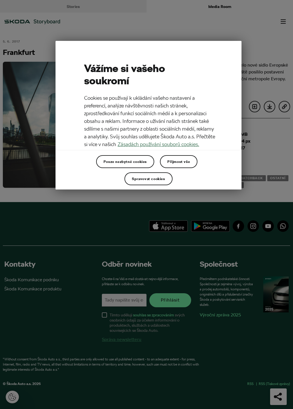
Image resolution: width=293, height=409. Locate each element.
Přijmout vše (178, 161)
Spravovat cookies (148, 178)
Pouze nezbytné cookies (125, 161)
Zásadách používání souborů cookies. (158, 144)
